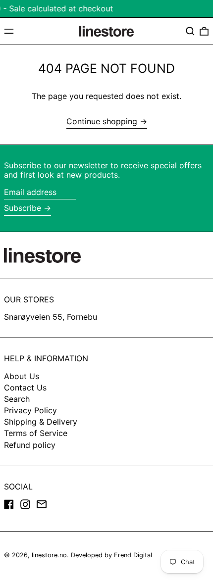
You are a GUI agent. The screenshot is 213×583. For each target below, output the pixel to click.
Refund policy (29, 445)
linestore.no (49, 555)
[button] (190, 31)
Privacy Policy (30, 410)
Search (17, 399)
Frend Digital (133, 555)
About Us (21, 376)
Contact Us (25, 387)
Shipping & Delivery (40, 422)
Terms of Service (35, 433)
